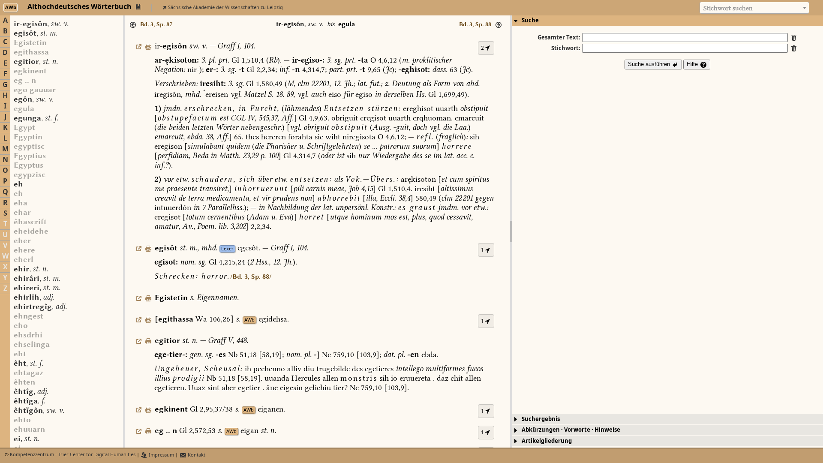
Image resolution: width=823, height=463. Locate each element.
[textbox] (754, 8)
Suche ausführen (650, 64)
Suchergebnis (541, 419)
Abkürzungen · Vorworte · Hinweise (571, 430)
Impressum (160, 455)
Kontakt (195, 455)
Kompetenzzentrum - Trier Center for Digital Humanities (72, 455)
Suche (530, 20)
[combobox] (754, 8)
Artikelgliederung (547, 441)
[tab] (667, 20)
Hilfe (693, 64)
